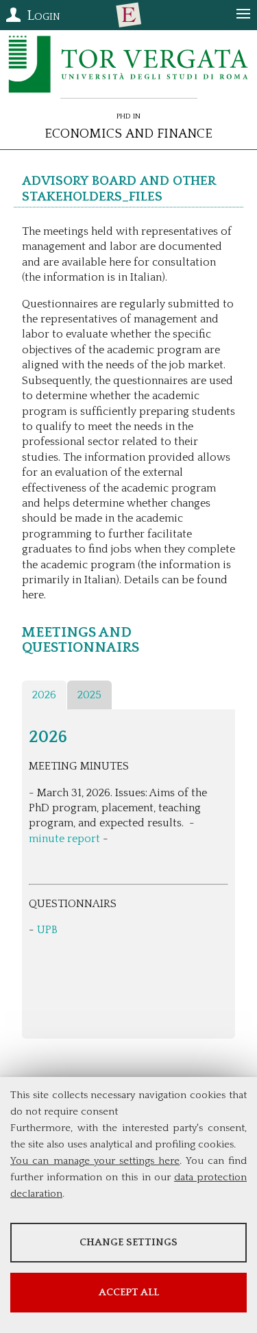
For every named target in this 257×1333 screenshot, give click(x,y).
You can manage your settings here (95, 1161)
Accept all (129, 1292)
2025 (89, 695)
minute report (64, 839)
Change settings (128, 1242)
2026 (44, 695)
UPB (47, 930)
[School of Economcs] (129, 15)
